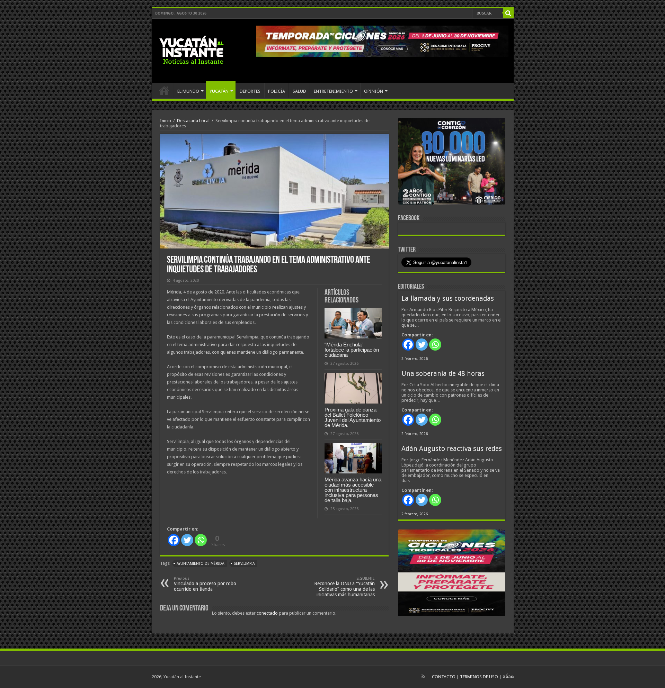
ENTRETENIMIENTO (333, 91)
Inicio (165, 120)
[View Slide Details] (451, 162)
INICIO (164, 90)
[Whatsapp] (201, 540)
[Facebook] (174, 540)
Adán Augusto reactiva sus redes (451, 449)
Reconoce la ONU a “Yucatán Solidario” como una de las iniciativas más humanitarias (344, 586)
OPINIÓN (373, 91)
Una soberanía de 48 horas (443, 374)
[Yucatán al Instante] (191, 49)
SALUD (299, 91)
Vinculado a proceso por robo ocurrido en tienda (205, 584)
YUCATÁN (219, 91)
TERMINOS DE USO (479, 676)
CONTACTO (443, 676)
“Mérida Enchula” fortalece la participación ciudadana (352, 350)
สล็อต (508, 676)
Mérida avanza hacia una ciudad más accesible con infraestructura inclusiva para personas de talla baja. (353, 490)
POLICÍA (276, 91)
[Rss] (423, 676)
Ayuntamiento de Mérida (200, 563)
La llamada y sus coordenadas (447, 298)
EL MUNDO (188, 91)
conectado (267, 613)
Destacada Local (193, 120)
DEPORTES (250, 91)
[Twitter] (187, 540)
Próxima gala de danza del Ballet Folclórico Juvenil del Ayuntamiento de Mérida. (353, 417)
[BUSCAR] (508, 13)
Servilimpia (244, 563)
